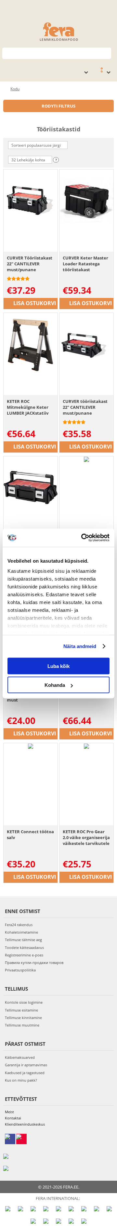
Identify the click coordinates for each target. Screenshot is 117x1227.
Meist (9, 1111)
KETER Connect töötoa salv (30, 834)
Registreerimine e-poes (24, 955)
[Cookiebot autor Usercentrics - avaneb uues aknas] (83, 538)
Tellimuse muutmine (22, 1025)
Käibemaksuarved (20, 1057)
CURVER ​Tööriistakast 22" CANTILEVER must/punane (29, 264)
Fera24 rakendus (18, 924)
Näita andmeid (79, 646)
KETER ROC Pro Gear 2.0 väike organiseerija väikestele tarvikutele (86, 837)
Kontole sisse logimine (24, 1002)
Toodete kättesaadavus (24, 947)
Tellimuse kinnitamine (23, 1017)
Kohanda (55, 685)
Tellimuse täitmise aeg (23, 939)
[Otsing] (106, 53)
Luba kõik (58, 666)
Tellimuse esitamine (21, 1010)
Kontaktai (13, 1118)
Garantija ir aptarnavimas (26, 1064)
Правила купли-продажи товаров (34, 962)
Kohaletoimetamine (21, 932)
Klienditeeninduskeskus (25, 1124)
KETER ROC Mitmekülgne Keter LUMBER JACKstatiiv (27, 407)
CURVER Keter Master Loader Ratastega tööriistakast (85, 264)
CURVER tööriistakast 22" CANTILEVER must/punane (85, 407)
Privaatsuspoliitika (20, 970)
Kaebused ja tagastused (25, 1072)
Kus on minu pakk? (21, 1080)
